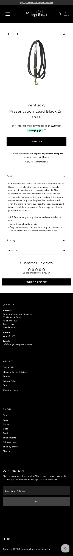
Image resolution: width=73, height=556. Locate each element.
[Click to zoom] (64, 34)
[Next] (17, 34)
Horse (6, 424)
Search (6, 385)
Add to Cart (36, 141)
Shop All (7, 451)
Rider (5, 419)
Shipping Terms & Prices (15, 371)
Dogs (5, 428)
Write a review (36, 282)
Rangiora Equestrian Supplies (35, 549)
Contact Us (12, 250)
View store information (36, 162)
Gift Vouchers (9, 442)
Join (36, 501)
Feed (5, 433)
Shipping (11, 240)
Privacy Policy (9, 380)
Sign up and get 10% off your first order (36, 2)
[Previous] (9, 34)
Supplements (9, 437)
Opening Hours (10, 389)
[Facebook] (4, 539)
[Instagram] (9, 539)
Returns (7, 376)
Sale (5, 415)
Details (10, 176)
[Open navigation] (11, 14)
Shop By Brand (10, 446)
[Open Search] (59, 14)
